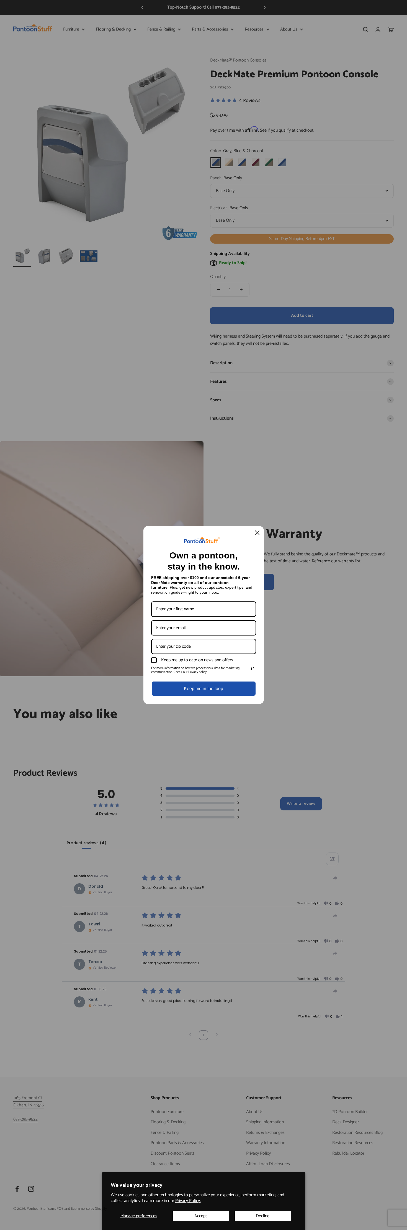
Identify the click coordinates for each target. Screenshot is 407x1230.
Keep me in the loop (203, 688)
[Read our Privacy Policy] (252, 668)
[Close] (257, 532)
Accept (200, 1216)
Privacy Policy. (188, 1201)
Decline (262, 1216)
